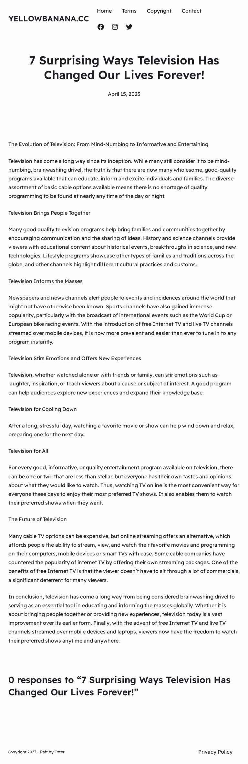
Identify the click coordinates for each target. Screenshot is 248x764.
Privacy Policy (215, 751)
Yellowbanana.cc (48, 18)
